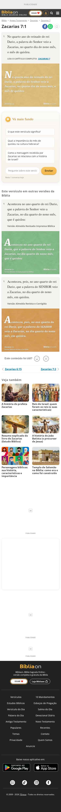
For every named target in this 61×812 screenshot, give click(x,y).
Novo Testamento (45, 721)
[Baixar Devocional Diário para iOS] (46, 768)
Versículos (15, 697)
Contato (45, 733)
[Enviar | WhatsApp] (50, 26)
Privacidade (16, 740)
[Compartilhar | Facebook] (44, 26)
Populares (15, 727)
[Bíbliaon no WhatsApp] (12, 782)
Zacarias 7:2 (48, 369)
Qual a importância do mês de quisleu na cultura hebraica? (24, 142)
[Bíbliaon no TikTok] (24, 782)
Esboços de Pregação (45, 703)
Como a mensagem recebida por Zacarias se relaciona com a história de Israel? (27, 156)
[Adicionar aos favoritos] (56, 26)
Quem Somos (45, 740)
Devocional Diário (45, 715)
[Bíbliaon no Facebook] (48, 782)
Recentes (45, 727)
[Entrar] (46, 13)
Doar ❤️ (19, 681)
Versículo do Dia (16, 709)
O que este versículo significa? (24, 131)
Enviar (49, 170)
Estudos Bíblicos (16, 703)
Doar (35, 12)
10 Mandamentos (45, 697)
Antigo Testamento (16, 721)
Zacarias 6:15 (13, 369)
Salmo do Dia (45, 709)
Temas (16, 733)
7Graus (23, 794)
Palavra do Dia (16, 715)
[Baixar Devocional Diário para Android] (16, 768)
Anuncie (30, 746)
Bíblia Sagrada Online (14, 15)
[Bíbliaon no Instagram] (36, 782)
